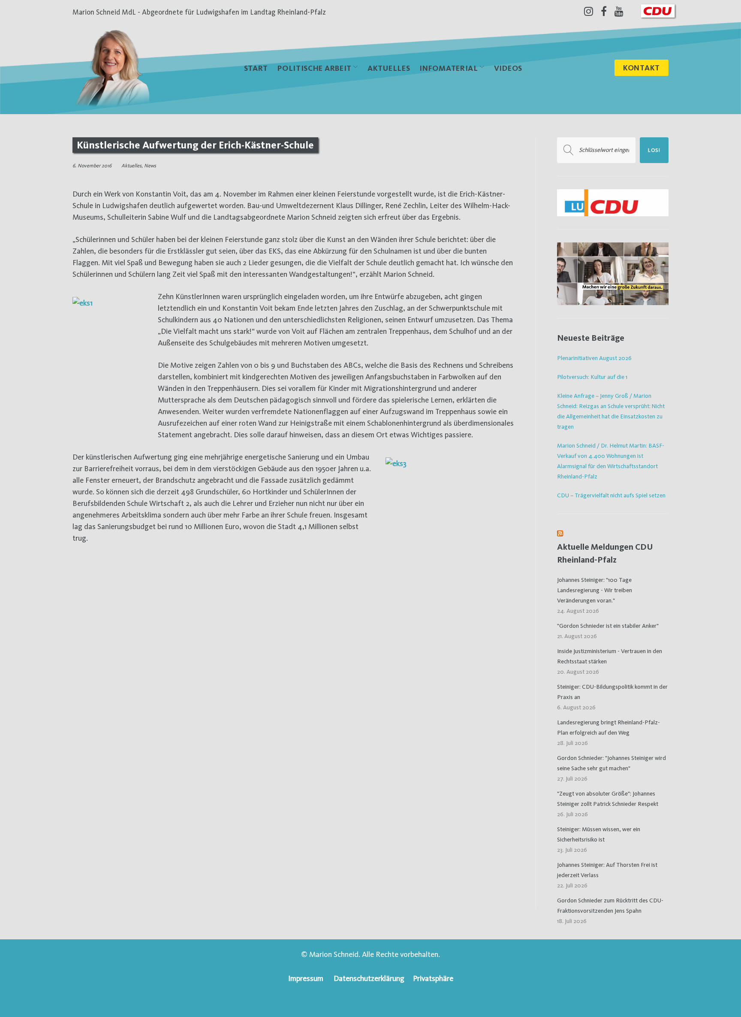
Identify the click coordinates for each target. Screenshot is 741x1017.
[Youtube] (619, 11)
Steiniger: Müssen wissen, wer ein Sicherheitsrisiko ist (598, 834)
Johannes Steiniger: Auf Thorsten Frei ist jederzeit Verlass (607, 869)
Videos (508, 68)
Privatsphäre (433, 978)
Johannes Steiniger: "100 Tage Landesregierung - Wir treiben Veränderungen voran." (594, 590)
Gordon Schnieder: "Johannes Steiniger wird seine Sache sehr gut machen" (611, 763)
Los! (654, 150)
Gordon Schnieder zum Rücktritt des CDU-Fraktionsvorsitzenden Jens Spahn (610, 905)
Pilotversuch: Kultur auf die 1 (592, 376)
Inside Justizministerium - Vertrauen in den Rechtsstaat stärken (609, 656)
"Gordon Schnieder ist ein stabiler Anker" (608, 625)
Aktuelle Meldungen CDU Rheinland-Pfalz (605, 553)
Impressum (305, 978)
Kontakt (641, 67)
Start (256, 68)
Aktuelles (388, 68)
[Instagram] (588, 11)
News (150, 166)
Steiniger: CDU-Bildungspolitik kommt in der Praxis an (612, 691)
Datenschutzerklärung (369, 978)
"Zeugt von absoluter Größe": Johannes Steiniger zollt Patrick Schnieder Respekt (607, 798)
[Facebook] (604, 11)
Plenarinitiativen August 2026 (594, 357)
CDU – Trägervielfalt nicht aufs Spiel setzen (611, 495)
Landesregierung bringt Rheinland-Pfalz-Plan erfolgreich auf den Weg (608, 727)
